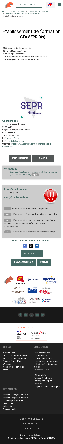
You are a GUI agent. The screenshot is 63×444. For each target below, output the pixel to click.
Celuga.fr (38, 435)
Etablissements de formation (38, 11)
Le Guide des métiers (43, 358)
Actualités (7, 406)
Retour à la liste (31, 254)
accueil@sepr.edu (15, 138)
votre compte (27, 5)
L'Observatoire (40, 375)
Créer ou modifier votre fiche (20, 159)
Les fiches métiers (42, 352)
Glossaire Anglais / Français (15, 397)
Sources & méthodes (43, 378)
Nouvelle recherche (23, 262)
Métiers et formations (18, 11)
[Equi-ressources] (9, 4)
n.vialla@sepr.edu (16, 141)
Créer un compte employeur (15, 355)
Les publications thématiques (47, 386)
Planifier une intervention (43, 159)
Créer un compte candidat (14, 358)
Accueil (4, 11)
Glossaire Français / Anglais (15, 395)
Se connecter (9, 352)
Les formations (40, 355)
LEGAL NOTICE (31, 423)
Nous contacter (10, 409)
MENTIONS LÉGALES (31, 419)
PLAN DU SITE (31, 428)
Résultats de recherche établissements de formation (22, 14)
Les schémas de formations (46, 361)
